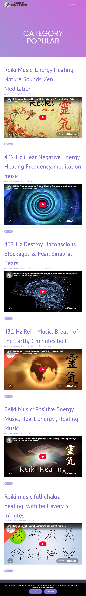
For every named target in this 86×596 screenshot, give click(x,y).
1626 (46, 268)
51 (45, 346)
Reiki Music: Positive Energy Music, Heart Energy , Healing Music (41, 418)
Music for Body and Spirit (17, 94)
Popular (8, 144)
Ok (36, 591)
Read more (50, 591)
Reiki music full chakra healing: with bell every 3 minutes (36, 506)
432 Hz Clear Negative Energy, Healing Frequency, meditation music (42, 166)
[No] (77, 589)
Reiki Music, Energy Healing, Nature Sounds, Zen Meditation (39, 79)
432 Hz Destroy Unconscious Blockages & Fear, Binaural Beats (40, 253)
